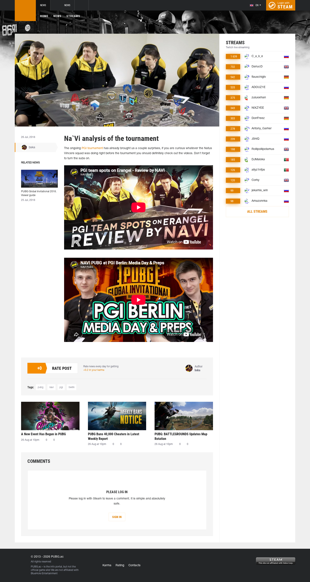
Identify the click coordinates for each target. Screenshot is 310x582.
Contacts (134, 565)
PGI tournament (92, 148)
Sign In (117, 517)
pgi (61, 387)
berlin (71, 387)
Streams (73, 16)
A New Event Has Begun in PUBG (43, 434)
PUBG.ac (36, 567)
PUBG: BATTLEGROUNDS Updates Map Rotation (181, 436)
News (43, 5)
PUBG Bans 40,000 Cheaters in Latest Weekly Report (113, 436)
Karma (106, 565)
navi (51, 387)
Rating (120, 565)
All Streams (257, 212)
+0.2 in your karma (93, 370)
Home (44, 16)
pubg (40, 387)
